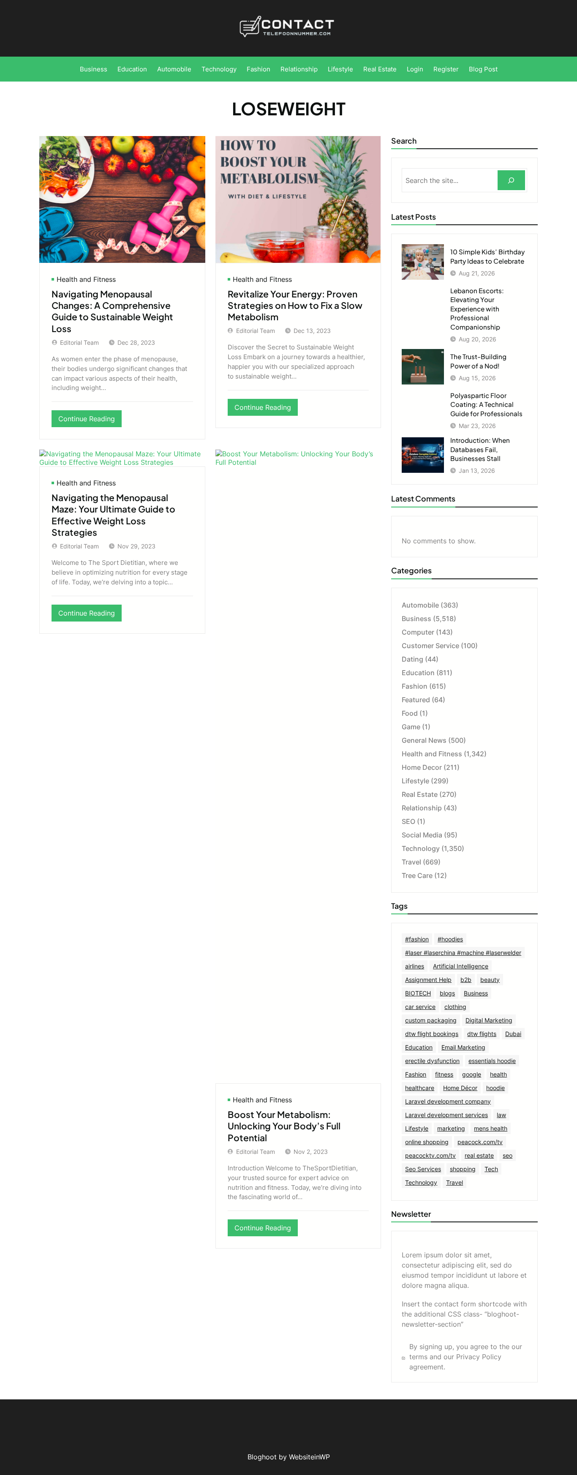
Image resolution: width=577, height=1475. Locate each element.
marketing (451, 1128)
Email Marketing (463, 1047)
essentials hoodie (492, 1060)
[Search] (511, 180)
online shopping (427, 1141)
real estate (479, 1155)
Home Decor (422, 767)
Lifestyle (415, 781)
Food (410, 713)
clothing (455, 1006)
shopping (463, 1168)
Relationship (422, 808)
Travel (411, 862)
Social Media (422, 835)
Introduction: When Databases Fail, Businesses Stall (480, 449)
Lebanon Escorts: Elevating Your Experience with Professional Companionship (477, 308)
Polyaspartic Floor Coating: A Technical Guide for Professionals (486, 404)
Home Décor (460, 1087)
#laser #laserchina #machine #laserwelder (463, 952)
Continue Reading (90, 420)
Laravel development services (446, 1114)
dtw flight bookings (431, 1033)
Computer (418, 632)
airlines (414, 966)
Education (418, 672)
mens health (490, 1128)
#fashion (417, 939)
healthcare (419, 1087)
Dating (412, 659)
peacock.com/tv (480, 1141)
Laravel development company (448, 1101)
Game (411, 727)
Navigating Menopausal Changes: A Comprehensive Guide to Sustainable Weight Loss (112, 311)
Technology (421, 848)
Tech (491, 1168)
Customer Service (430, 645)
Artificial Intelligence (460, 966)
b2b (465, 979)
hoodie (495, 1087)
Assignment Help (428, 979)
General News (424, 740)
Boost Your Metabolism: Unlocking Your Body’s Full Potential (284, 1126)
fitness (444, 1074)
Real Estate (420, 794)
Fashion (414, 686)
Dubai (513, 1033)
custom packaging (431, 1020)
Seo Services (423, 1168)
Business (416, 618)
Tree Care (417, 875)
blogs (447, 993)
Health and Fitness (86, 279)
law (501, 1114)
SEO (408, 821)
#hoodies (450, 939)
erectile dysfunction (432, 1060)
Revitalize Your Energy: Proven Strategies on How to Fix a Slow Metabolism (295, 305)
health (498, 1074)
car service (420, 1006)
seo (507, 1155)
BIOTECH (418, 993)
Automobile (420, 605)
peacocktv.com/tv (430, 1155)
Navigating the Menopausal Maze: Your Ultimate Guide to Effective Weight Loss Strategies (113, 515)
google (471, 1074)
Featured (416, 699)
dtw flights (481, 1033)
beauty (490, 979)
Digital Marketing (488, 1020)
